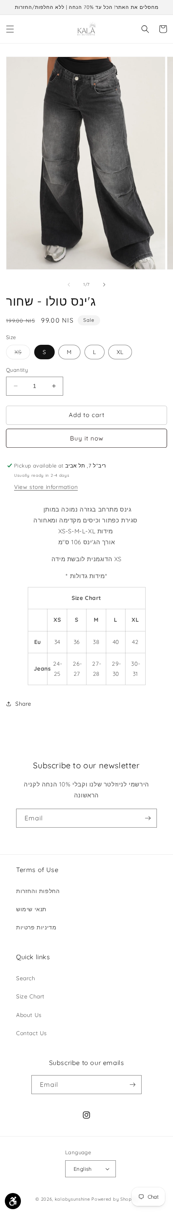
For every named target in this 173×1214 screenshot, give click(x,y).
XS (22, 353)
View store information (46, 487)
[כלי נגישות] (13, 1201)
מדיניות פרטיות (36, 927)
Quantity (17, 370)
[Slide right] (104, 285)
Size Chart (30, 996)
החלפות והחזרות (38, 891)
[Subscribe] (148, 818)
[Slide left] (69, 285)
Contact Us (31, 1033)
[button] (10, 29)
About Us (29, 1015)
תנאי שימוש (31, 909)
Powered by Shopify (114, 1199)
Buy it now (86, 438)
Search (25, 978)
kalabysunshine (72, 1199)
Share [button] (23, 703)
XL (120, 352)
